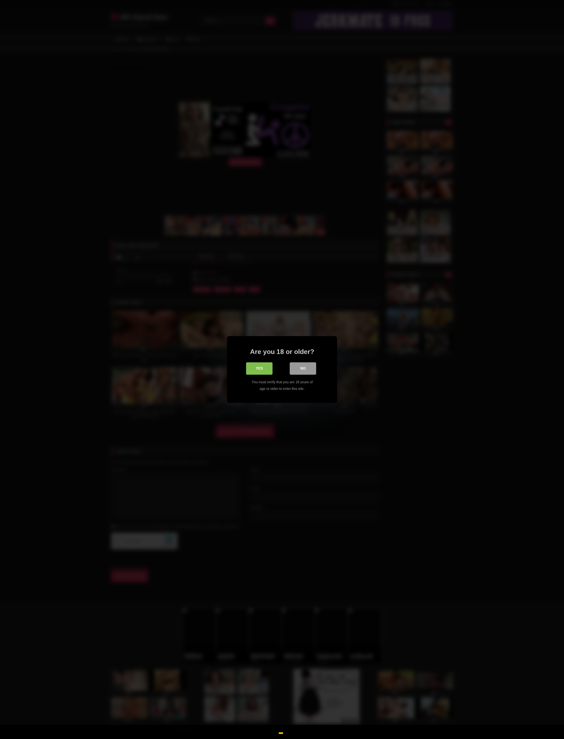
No (303, 368)
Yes (259, 368)
